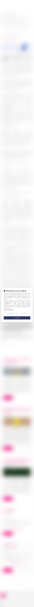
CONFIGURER (10, 314)
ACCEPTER (17, 318)
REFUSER (24, 314)
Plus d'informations (9, 309)
